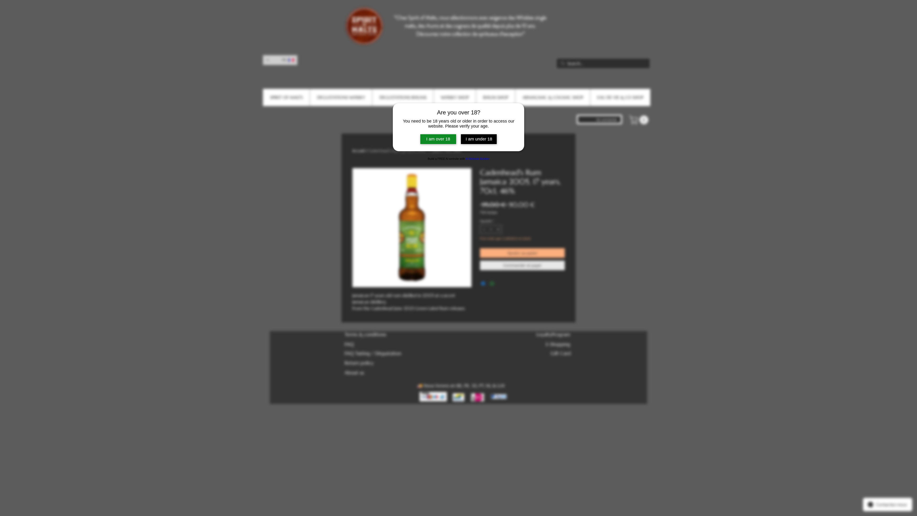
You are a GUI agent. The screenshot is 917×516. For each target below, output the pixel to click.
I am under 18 (479, 139)
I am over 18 (438, 139)
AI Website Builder (477, 159)
